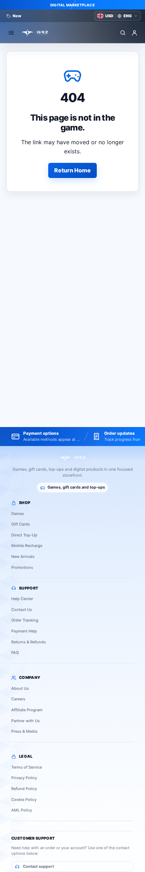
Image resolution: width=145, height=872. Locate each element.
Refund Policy (24, 788)
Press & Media (24, 731)
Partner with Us (25, 720)
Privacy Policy (24, 777)
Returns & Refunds (28, 641)
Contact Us (21, 609)
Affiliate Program (27, 709)
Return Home (72, 170)
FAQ (15, 652)
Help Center (22, 598)
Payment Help (24, 631)
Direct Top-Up (24, 535)
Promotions (22, 567)
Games (17, 513)
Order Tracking (24, 620)
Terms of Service (26, 767)
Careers (18, 698)
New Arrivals (22, 556)
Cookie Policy (24, 799)
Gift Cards (20, 524)
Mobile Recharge (26, 545)
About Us (20, 688)
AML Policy (21, 810)
